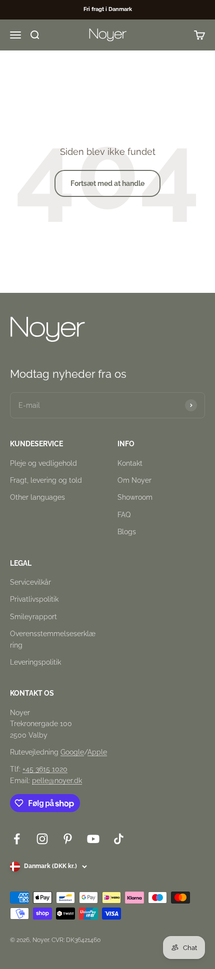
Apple (97, 752)
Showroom (135, 497)
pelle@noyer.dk (57, 781)
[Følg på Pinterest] (67, 839)
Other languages (37, 497)
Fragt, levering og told (46, 480)
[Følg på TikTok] (119, 839)
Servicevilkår (30, 582)
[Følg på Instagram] (42, 839)
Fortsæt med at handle (107, 183)
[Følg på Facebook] (17, 839)
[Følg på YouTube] (93, 839)
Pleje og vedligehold (43, 463)
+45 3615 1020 (45, 769)
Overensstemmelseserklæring (53, 639)
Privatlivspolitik (34, 599)
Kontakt (130, 463)
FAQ (124, 515)
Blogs (127, 532)
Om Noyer (135, 480)
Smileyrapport (33, 617)
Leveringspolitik (35, 662)
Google (72, 752)
